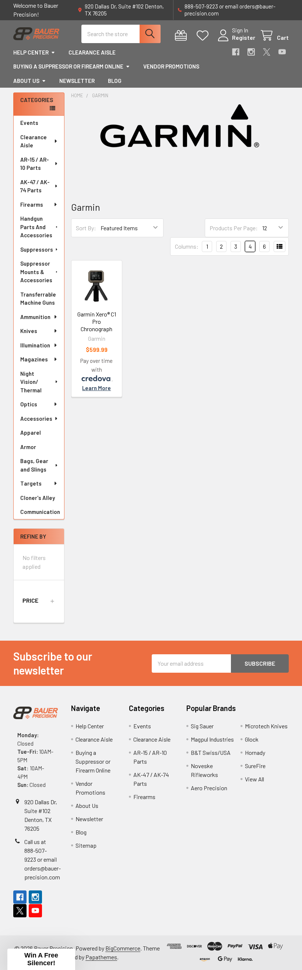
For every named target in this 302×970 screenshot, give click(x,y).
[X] (266, 52)
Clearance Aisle (92, 52)
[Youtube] (282, 52)
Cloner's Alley (37, 497)
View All (254, 778)
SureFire (255, 765)
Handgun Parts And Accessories (36, 226)
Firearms (31, 204)
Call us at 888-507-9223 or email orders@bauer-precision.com (42, 859)
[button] (38, 600)
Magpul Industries (212, 739)
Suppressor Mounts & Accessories (36, 271)
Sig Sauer (202, 725)
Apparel (30, 432)
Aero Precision (209, 787)
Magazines (34, 359)
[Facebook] (235, 52)
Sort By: (86, 227)
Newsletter (77, 80)
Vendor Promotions (171, 66)
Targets (31, 483)
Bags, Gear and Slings (34, 465)
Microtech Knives (266, 725)
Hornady (255, 752)
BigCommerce (122, 948)
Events (29, 122)
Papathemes (101, 956)
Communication (40, 511)
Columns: (187, 246)
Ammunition (35, 317)
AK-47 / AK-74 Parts (35, 186)
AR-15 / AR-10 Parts (34, 163)
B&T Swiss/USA (211, 752)
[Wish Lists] (204, 35)
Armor (28, 447)
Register (243, 37)
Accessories (36, 418)
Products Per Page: (234, 227)
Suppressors (36, 249)
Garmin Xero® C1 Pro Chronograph (96, 321)
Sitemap (86, 845)
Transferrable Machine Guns (38, 298)
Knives (28, 331)
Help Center (31, 52)
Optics (28, 404)
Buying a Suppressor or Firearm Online (68, 66)
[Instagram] (251, 52)
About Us (26, 80)
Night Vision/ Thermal (31, 381)
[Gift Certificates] (182, 35)
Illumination (35, 345)
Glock (252, 739)
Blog (115, 80)
